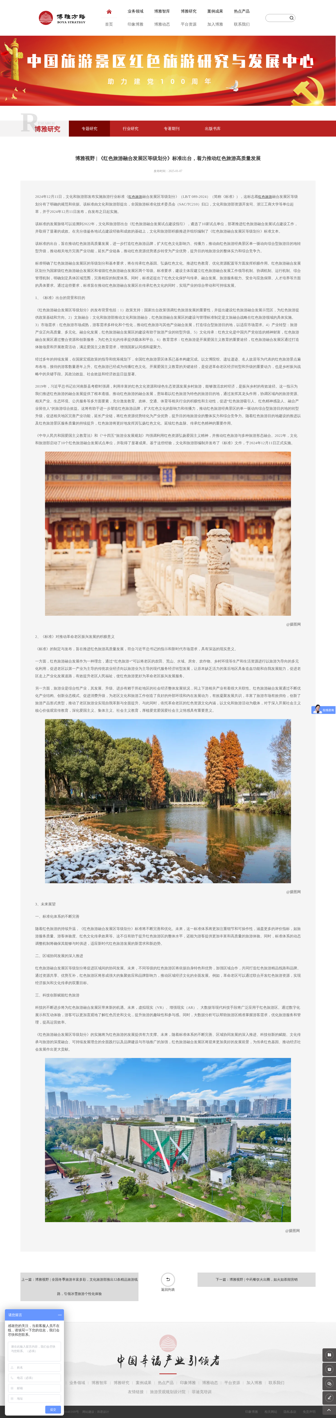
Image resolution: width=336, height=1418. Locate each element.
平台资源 (189, 24)
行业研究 (130, 128)
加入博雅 (215, 24)
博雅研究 (189, 11)
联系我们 (242, 24)
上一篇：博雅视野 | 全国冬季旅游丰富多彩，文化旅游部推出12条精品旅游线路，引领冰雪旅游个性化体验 (79, 1287)
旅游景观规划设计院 (167, 1392)
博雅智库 (162, 11)
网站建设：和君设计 (95, 1412)
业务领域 (135, 11)
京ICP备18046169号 (65, 1412)
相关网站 (270, 1412)
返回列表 (168, 1290)
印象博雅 (135, 24)
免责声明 (309, 1412)
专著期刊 (172, 128)
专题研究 (89, 128)
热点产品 (242, 11)
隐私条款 (290, 1412)
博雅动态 (162, 24)
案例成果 (215, 11)
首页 (109, 24)
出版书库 (213, 128)
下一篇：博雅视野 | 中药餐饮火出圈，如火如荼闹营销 (257, 1279)
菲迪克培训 (202, 1392)
